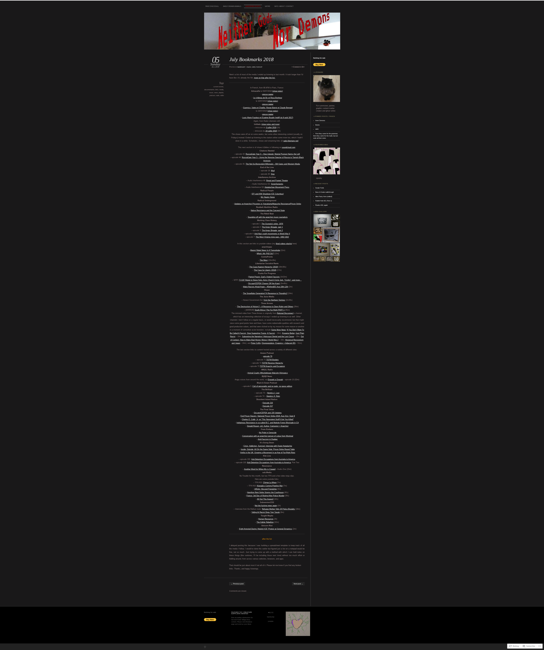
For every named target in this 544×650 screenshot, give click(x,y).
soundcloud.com (288, 147)
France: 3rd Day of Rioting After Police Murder (265, 496)
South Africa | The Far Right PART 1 (269, 310)
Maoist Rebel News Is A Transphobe (265, 250)
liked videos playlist (284, 244)
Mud (273, 171)
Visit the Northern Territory (274, 300)
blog (249, 67)
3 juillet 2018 (271, 127)
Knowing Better (288, 333)
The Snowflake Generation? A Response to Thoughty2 (265, 293)
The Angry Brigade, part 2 (272, 230)
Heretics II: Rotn (273, 396)
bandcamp (270, 617)
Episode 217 (268, 406)
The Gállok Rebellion (265, 522)
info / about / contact (284, 6)
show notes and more (270, 124)
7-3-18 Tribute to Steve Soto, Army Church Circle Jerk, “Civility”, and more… (270, 280)
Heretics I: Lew (273, 393)
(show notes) (277, 91)
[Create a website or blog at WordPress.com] (205, 647)
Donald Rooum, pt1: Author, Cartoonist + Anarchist (267, 426)
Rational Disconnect (285, 313)
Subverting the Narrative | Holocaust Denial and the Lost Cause (268, 336)
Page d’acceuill (212, 6)
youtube (270, 621)
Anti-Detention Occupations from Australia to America (273, 459)
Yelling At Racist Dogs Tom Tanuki (265, 512)
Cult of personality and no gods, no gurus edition (272, 386)
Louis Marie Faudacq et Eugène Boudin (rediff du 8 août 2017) (267, 118)
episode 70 (267, 356)
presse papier (267, 94)
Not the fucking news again (266, 506)
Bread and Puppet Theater (277, 180)
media (221, 89)
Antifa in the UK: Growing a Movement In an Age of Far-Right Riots (267, 453)
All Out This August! (265, 499)
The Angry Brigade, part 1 (272, 227)
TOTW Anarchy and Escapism (272, 366)
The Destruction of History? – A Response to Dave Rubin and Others (265, 307)
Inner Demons (320, 120)
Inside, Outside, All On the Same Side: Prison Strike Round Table (268, 449)
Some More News (278, 330)
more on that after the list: (264, 78)
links (254, 67)
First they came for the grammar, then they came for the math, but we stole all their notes (325, 136)
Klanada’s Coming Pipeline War (270, 486)
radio (217, 95)
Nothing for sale (319, 58)
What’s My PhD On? (265, 253)
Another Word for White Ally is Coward (259, 469)
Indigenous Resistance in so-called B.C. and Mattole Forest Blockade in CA (268, 423)
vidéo (222, 95)
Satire (267, 6)
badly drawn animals (232, 6)
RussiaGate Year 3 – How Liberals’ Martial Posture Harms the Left (273, 154)
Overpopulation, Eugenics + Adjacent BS (279, 343)
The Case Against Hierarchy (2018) (263, 267)
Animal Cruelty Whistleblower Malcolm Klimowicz (267, 373)
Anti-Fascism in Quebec (268, 439)
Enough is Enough (275, 380)
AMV (317, 129)
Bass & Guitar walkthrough (324, 192)
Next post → (298, 584)
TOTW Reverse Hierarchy (272, 363)
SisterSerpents (277, 184)
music (211, 92)
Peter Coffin (256, 343)
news (216, 92)
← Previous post (237, 584)
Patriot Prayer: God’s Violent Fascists (264, 277)
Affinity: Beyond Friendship (265, 489)
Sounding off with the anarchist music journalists (268, 217)
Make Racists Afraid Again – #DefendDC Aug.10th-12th (265, 287)
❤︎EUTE (270, 612)
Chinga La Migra (269, 482)
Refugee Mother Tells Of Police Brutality (278, 509)
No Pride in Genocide (267, 433)
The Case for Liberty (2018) (265, 270)
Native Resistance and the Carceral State (268, 210)
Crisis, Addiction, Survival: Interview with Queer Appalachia (268, 446)
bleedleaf (241, 67)
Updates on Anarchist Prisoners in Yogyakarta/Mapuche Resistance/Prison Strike (267, 204)
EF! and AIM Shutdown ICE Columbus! (268, 194)
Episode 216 (268, 403)
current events (218, 86)
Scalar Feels (319, 188)
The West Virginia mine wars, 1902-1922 (272, 237)
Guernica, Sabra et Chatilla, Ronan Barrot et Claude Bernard (267, 108)
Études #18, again (321, 205)
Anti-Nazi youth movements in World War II (272, 234)
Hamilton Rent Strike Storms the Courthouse (265, 492)
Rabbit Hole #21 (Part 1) (323, 201)
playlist (259, 67)
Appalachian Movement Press (277, 187)
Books (317, 125)
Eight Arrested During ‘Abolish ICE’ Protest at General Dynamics (265, 529)
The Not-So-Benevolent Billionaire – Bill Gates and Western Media (273, 164)
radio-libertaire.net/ (290, 141)
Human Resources (265, 519)
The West (264, 260)
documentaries (209, 89)
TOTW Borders (272, 360)
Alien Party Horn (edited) (323, 196)
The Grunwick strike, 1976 (272, 224)
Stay (273, 174)
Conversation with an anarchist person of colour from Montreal (267, 436)
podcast (212, 95)
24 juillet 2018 (271, 131)
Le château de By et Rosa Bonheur (267, 98)
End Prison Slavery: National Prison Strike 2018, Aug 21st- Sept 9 (268, 416)
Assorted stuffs (253, 6)
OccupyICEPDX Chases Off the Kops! (264, 283)
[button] (322, 221)
